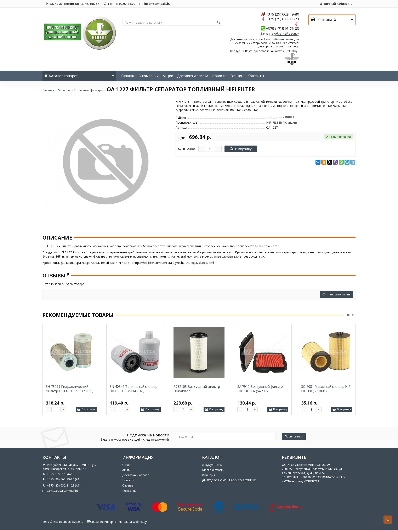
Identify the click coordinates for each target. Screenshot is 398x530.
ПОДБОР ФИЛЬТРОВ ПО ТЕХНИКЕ (231, 480)
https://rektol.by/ (287, 51)
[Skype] (347, 162)
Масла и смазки (213, 470)
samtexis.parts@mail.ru (62, 491)
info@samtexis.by (157, 4)
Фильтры (64, 90)
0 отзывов (288, 116)
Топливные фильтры (88, 90)
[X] (329, 162)
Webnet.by (140, 522)
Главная (128, 75)
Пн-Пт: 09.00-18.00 (121, 4)
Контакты (256, 75)
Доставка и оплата (192, 75)
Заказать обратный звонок (280, 33)
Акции (168, 75)
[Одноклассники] (323, 162)
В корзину (243, 149)
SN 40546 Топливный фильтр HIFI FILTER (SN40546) (133, 388)
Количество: (186, 149)
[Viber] (335, 162)
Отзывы (237, 75)
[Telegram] (352, 162)
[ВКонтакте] (317, 162)
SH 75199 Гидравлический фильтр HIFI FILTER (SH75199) (69, 388)
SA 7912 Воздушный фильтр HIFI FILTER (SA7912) (260, 388)
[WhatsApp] (341, 162)
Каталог (63, 75)
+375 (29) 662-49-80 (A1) (63, 479)
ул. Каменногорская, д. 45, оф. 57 (74, 4)
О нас (126, 465)
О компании (149, 75)
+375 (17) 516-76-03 (60, 474)
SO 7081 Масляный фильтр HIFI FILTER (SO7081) (326, 388)
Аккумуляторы (212, 465)
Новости (219, 75)
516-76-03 (282, 28)
